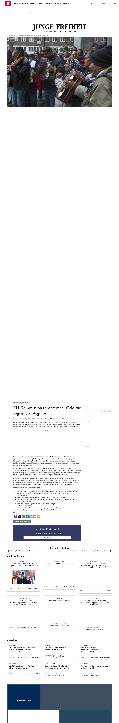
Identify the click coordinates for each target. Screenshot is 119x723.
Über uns (56, 3)
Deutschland (17, 418)
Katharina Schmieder (92, 627)
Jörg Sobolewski (56, 623)
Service (65, 3)
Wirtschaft (25, 3)
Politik (16, 3)
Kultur (48, 3)
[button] (91, 4)
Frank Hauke (83, 673)
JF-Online (10, 589)
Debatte (32, 3)
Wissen (40, 3)
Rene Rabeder (48, 673)
